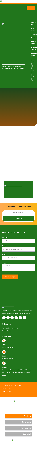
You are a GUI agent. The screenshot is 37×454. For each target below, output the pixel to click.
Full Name (5, 237)
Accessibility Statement (10, 328)
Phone (4, 254)
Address (4, 367)
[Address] (4, 363)
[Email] (4, 352)
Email (4, 246)
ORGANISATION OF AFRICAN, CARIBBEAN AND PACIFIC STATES (13, 67)
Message (5, 263)
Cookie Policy (6, 331)
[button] (31, 8)
